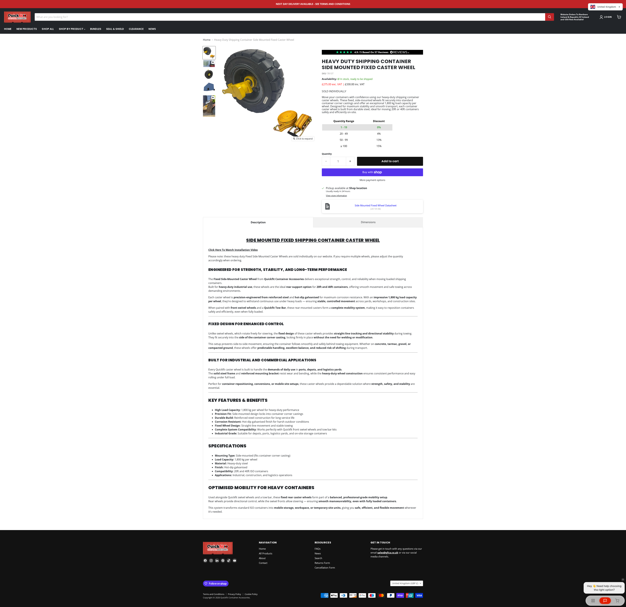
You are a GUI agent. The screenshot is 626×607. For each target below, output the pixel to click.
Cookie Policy (251, 594)
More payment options (372, 180)
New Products (26, 29)
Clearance (136, 29)
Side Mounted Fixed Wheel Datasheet (375, 205)
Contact (263, 562)
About (262, 558)
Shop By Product (71, 29)
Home (8, 29)
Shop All (48, 29)
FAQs (317, 548)
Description (258, 222)
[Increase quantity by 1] (350, 161)
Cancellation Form (325, 567)
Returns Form (322, 562)
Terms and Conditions (213, 594)
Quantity (327, 154)
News (152, 29)
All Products (265, 553)
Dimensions (368, 222)
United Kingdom (405, 583)
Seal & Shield (115, 29)
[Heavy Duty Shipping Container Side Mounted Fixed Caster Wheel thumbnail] (209, 52)
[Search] (549, 17)
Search (318, 558)
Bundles (95, 29)
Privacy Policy (234, 594)
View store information (336, 196)
